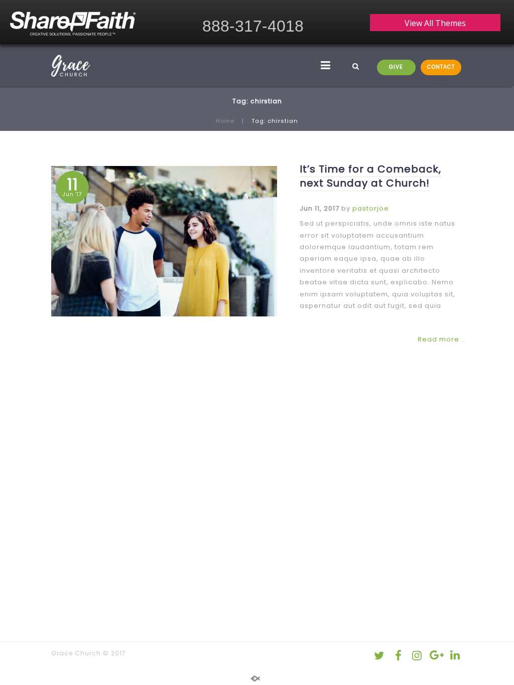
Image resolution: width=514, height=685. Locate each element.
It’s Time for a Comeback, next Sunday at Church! (370, 176)
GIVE (396, 67)
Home (225, 121)
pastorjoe (370, 208)
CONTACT (441, 67)
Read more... (441, 339)
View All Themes (435, 23)
